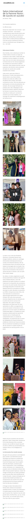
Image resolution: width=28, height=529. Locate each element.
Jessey (6, 18)
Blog (10, 18)
